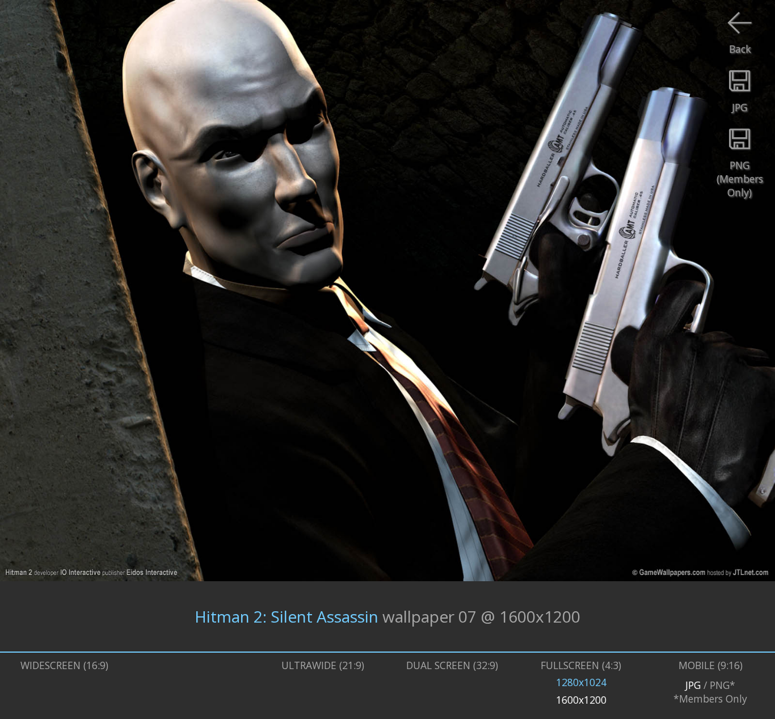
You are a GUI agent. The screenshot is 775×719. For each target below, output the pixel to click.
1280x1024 (581, 682)
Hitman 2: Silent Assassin (286, 616)
